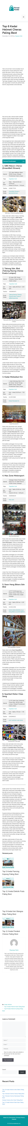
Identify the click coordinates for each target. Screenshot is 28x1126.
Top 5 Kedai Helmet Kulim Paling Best (14, 1006)
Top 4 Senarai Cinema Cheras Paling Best (13, 1093)
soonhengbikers (20, 612)
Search (4, 1069)
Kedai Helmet (8, 1004)
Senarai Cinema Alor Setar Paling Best (12, 1100)
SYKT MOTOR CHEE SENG (16, 720)
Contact (14, 1119)
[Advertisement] (14, 53)
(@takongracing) (13, 298)
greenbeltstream (13, 193)
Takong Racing (13, 294)
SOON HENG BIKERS (14, 610)
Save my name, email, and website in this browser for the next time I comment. (14, 1053)
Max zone (11, 499)
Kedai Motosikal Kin (14, 401)
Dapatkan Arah (13, 179)
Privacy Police (20, 1117)
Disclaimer (12, 1117)
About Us (5, 1117)
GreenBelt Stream (14, 191)
